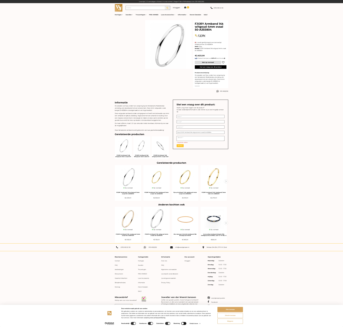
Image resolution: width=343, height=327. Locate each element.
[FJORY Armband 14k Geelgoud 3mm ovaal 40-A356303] (156, 176)
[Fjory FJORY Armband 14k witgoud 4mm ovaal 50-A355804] (168, 45)
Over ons (164, 261)
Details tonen (194, 323)
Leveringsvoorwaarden (168, 278)
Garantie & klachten (121, 278)
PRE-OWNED (153, 15)
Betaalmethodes (120, 282)
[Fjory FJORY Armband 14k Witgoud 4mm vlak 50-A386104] (141, 144)
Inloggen (176, 8)
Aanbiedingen (119, 269)
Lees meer (197, 85)
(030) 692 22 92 (218, 8)
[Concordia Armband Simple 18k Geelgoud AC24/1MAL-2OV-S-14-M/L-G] (214, 218)
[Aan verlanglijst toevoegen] (223, 62)
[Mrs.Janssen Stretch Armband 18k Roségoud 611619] (185, 218)
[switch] (150, 323)
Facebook (214, 302)
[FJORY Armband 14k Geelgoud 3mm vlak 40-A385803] (214, 176)
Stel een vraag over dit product (211, 67)
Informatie (182, 15)
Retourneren (119, 274)
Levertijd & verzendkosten (169, 274)
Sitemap (117, 287)
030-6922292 (224, 91)
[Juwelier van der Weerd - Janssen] (118, 7)
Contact (117, 261)
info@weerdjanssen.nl (182, 247)
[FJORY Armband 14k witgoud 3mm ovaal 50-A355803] (128, 176)
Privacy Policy (165, 282)
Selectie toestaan (230, 315)
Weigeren (230, 321)
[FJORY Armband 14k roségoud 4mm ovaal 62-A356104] (128, 218)
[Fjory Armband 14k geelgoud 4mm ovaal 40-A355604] (185, 176)
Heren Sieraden (195, 15)
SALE (205, 15)
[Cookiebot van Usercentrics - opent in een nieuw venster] (109, 323)
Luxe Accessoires (167, 15)
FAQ (116, 265)
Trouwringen (141, 15)
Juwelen (129, 15)
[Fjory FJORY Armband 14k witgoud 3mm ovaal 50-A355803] (123, 144)
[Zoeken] (167, 8)
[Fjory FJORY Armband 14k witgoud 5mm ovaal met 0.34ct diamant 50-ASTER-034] (160, 144)
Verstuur (180, 145)
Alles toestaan (230, 309)
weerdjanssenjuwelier (218, 298)
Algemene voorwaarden (169, 269)
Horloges (118, 15)
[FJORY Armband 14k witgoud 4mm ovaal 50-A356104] (156, 218)
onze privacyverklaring (157, 317)
